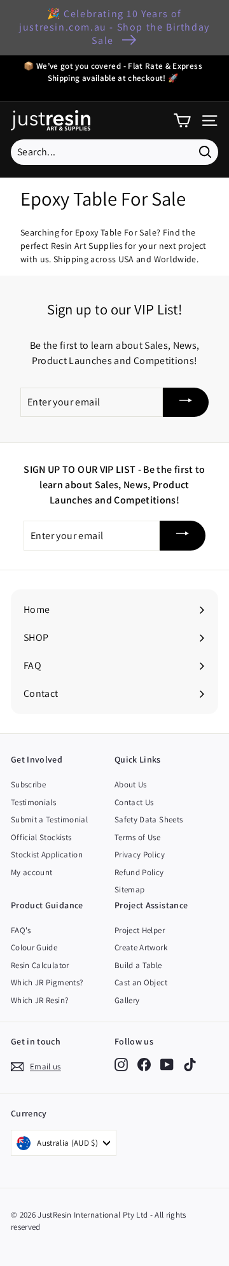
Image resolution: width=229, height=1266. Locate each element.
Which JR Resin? (39, 1000)
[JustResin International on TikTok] (190, 1064)
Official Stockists (41, 837)
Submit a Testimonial (49, 819)
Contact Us (134, 802)
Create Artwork (140, 947)
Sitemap (129, 889)
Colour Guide (34, 947)
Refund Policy (139, 872)
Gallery (126, 1000)
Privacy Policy (139, 854)
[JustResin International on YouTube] (167, 1064)
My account (32, 872)
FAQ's (21, 930)
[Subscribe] (186, 403)
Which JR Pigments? (47, 982)
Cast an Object (140, 982)
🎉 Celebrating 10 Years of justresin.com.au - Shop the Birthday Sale (114, 27)
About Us (130, 784)
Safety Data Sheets (148, 819)
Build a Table (138, 965)
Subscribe (28, 784)
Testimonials (33, 802)
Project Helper (139, 930)
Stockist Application (47, 854)
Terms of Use (137, 837)
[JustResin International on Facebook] (144, 1064)
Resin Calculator (40, 965)
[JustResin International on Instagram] (121, 1064)
